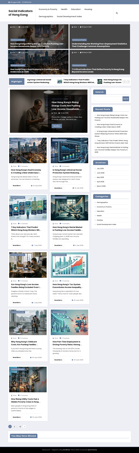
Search (100, 92)
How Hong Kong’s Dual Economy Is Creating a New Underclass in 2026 (34, 70)
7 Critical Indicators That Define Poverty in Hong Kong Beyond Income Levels (98, 70)
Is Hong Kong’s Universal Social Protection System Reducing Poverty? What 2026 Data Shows (67, 171)
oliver (14, 27)
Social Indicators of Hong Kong (21, 13)
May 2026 (100, 177)
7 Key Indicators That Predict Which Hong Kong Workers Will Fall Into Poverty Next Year (65, 81)
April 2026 (100, 182)
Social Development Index (69, 16)
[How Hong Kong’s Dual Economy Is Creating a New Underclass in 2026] (38, 62)
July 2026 (100, 168)
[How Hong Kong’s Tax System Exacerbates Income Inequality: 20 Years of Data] (69, 265)
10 (20, 427)
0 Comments (24, 166)
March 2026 (101, 186)
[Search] (116, 12)
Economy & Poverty (48, 9)
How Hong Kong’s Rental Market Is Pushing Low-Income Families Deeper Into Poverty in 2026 (106, 81)
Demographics (46, 16)
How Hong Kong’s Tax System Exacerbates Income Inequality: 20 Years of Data (67, 286)
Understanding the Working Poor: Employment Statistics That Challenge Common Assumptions (99, 45)
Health (64, 9)
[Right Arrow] (128, 81)
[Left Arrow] (124, 81)
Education (76, 9)
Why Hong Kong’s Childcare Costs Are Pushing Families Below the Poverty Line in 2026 (25, 343)
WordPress (66, 450)
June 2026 (100, 173)
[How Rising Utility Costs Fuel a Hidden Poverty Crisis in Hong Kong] (28, 379)
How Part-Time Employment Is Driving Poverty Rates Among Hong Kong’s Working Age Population (66, 343)
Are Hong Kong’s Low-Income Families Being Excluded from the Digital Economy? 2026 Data (26, 286)
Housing (88, 9)
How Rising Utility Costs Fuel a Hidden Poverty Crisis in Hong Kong (25, 400)
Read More (57, 126)
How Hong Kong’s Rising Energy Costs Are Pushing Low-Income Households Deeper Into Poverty (37, 45)
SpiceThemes (92, 450)
